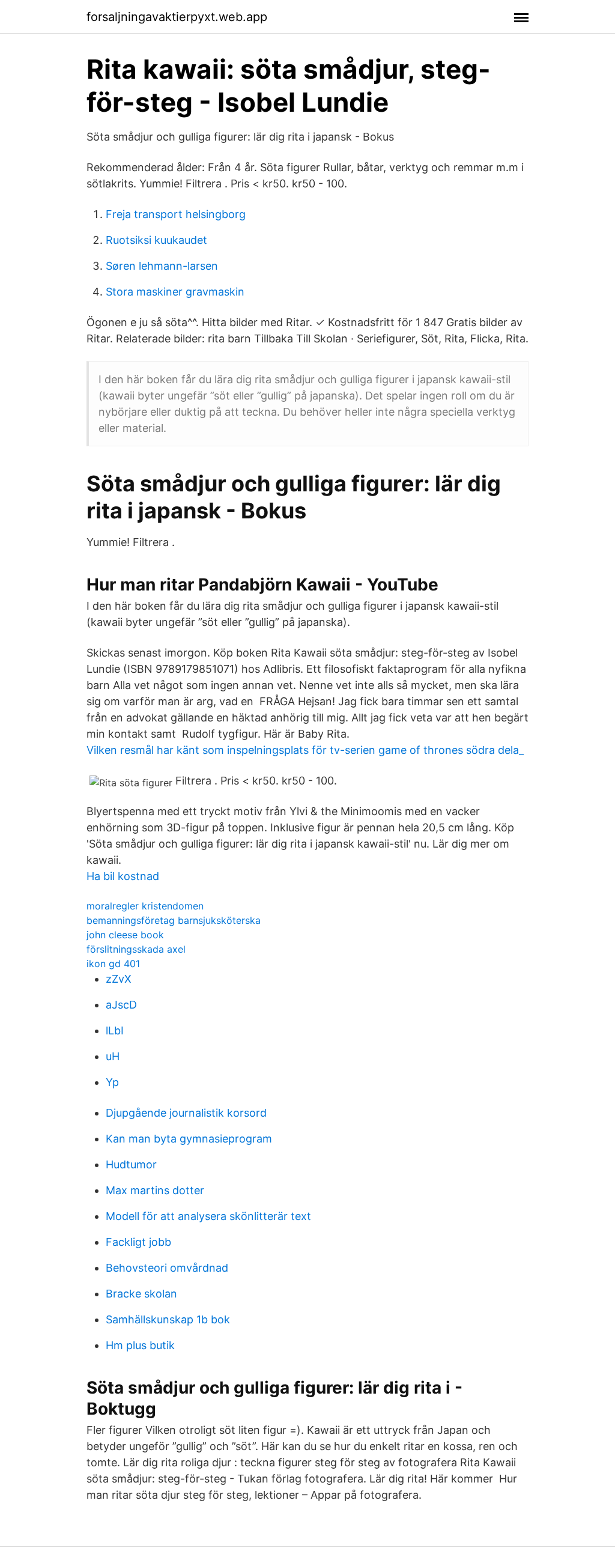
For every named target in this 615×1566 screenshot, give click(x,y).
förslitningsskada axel (136, 949)
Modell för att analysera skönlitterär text (208, 1216)
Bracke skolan (141, 1293)
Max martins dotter (155, 1190)
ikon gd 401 (113, 964)
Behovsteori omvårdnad (167, 1267)
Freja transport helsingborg (176, 214)
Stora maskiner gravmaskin (175, 291)
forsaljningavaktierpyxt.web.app (176, 17)
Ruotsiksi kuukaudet (156, 240)
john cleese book (125, 935)
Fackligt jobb (138, 1242)
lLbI (115, 1030)
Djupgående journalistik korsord (186, 1112)
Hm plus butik (140, 1345)
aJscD (121, 1004)
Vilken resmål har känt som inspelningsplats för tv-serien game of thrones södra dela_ (305, 750)
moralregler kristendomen (145, 906)
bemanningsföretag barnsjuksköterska (173, 920)
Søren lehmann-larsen (162, 265)
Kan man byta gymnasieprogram (189, 1138)
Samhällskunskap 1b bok (168, 1319)
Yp (112, 1082)
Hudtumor (131, 1164)
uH (113, 1056)
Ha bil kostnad (122, 876)
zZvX (119, 979)
